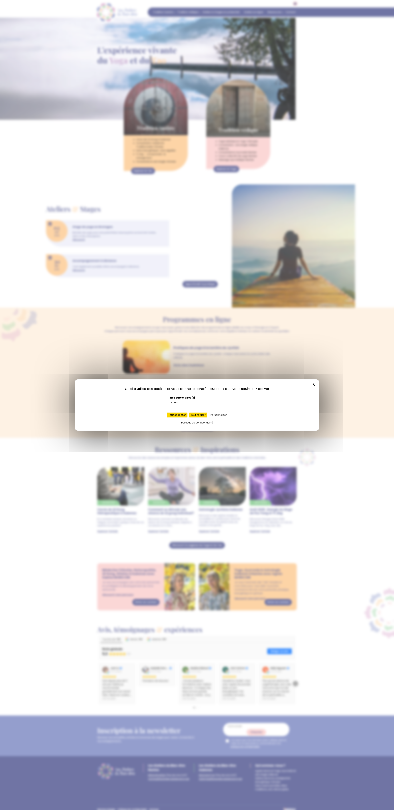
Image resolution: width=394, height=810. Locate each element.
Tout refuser (198, 415)
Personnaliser (218, 415)
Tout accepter (177, 415)
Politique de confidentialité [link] (197, 422)
